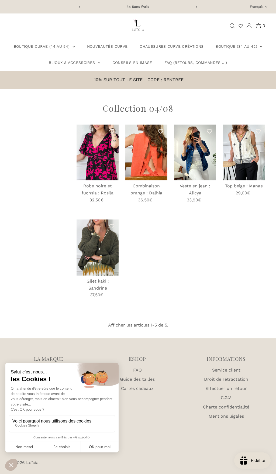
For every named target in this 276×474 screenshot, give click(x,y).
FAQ (137, 370)
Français (257, 7)
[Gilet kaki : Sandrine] (98, 247)
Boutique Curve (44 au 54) (42, 46)
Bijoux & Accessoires (72, 62)
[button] (241, 26)
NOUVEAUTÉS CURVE (107, 46)
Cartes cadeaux (137, 388)
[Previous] (80, 7)
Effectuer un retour (226, 388)
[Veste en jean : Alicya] (195, 153)
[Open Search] (232, 25)
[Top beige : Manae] (244, 153)
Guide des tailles (137, 379)
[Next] (196, 7)
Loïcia (32, 462)
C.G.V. (226, 397)
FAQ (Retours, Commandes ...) (195, 62)
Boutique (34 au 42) (237, 46)
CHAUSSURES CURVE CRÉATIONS (171, 46)
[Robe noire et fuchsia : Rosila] (98, 153)
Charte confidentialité (226, 407)
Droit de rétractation (226, 379)
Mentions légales (226, 416)
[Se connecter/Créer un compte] (249, 25)
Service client (226, 370)
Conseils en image (132, 62)
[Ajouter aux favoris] (112, 131)
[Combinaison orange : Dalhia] (146, 153)
